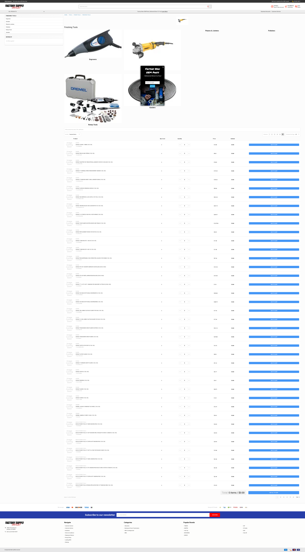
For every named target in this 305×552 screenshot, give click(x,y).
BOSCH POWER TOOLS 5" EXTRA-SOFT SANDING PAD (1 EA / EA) (90, 476)
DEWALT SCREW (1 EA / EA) (82, 397)
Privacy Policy (68, 537)
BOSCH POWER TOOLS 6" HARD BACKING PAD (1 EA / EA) (89, 424)
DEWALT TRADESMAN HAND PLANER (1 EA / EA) (87, 336)
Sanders (8, 32)
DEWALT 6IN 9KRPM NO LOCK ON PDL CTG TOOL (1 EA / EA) (89, 197)
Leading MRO (68, 539)
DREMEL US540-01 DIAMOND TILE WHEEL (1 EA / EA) (88, 406)
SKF (244, 525)
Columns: (265, 134)
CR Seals (245, 528)
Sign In (275, 7)
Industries (67, 530)
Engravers (8, 18)
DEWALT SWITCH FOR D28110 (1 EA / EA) (85, 345)
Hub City (186, 530)
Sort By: (67, 134)
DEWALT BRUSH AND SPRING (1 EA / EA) (85, 153)
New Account (281, 7)
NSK (244, 530)
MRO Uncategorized (129, 530)
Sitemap (67, 542)
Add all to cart (273, 492)
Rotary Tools (9, 29)
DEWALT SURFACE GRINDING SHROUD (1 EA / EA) (87, 188)
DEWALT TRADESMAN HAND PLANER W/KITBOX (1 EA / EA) (89, 328)
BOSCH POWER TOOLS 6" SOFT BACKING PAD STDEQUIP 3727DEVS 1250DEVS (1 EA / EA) (96, 432)
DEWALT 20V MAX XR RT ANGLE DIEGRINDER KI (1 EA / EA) (89, 293)
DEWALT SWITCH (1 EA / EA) (82, 371)
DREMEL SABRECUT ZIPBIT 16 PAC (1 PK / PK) (86, 415)
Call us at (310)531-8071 (12, 531)
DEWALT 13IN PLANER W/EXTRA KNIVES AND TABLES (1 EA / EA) (91, 223)
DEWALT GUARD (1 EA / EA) (82, 389)
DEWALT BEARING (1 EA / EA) (82, 380)
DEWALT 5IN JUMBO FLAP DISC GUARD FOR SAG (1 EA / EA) (89, 310)
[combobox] (145, 6)
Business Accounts (265, 11)
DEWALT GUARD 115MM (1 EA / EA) (84, 144)
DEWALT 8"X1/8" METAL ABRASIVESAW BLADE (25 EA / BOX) (90, 275)
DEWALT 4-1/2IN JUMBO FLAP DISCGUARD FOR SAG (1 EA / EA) (90, 319)
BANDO (186, 535)
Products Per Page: (290, 134)
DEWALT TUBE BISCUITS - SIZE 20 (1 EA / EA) (86, 240)
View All (245, 532)
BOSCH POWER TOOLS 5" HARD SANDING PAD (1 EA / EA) (89, 459)
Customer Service (276, 11)
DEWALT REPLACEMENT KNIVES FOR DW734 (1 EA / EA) (88, 232)
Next (297, 497)
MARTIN (186, 528)
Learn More (290, 7)
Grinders (8, 21)
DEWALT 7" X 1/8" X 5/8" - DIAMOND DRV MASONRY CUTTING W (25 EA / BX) (93, 284)
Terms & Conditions (69, 532)
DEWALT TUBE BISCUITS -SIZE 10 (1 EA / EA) (86, 249)
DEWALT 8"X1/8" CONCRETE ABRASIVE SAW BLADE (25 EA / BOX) (91, 266)
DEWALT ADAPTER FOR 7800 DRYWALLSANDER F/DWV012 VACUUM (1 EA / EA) (94, 162)
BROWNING (187, 532)
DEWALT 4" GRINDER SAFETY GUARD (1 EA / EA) (87, 362)
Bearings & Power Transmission (132, 528)
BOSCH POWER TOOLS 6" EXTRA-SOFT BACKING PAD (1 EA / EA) (90, 441)
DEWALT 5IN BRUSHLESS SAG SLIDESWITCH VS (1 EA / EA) (89, 205)
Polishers (8, 27)
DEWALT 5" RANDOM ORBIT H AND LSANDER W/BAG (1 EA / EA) (90, 179)
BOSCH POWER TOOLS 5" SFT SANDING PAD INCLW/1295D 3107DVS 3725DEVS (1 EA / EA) (96, 467)
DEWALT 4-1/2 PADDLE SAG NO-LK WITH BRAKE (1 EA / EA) (89, 214)
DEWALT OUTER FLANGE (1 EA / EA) (84, 354)
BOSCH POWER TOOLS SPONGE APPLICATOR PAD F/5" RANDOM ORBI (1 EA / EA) (94, 485)
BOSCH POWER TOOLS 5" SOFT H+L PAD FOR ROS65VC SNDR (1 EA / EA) (92, 450)
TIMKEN (186, 525)
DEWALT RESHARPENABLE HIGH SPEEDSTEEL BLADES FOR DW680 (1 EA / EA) (94, 258)
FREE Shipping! (8, 1)
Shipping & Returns (69, 535)
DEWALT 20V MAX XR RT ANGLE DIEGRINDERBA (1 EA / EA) (89, 301)
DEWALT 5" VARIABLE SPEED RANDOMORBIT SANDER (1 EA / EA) (91, 170)
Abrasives (127, 525)
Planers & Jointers (10, 24)
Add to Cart (274, 144)
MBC (126, 532)
